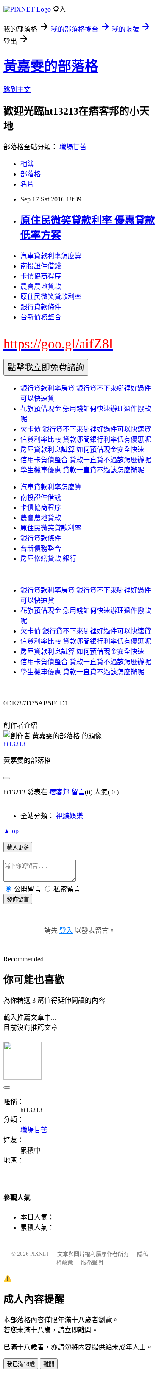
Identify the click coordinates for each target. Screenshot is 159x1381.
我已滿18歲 (21, 1364)
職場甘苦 (72, 146)
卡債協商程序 (40, 276)
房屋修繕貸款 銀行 (48, 558)
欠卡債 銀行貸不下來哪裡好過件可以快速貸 (85, 429)
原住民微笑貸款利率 (50, 296)
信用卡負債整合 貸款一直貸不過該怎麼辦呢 (85, 459)
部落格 (30, 174)
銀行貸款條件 (40, 307)
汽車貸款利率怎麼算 (50, 255)
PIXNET (39, 1254)
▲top (11, 830)
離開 (48, 1364)
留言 (78, 792)
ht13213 (14, 744)
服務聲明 (92, 1262)
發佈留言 (18, 899)
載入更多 (18, 847)
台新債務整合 (40, 317)
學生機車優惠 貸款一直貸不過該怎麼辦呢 (82, 470)
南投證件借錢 (40, 266)
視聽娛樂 (69, 816)
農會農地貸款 (40, 286)
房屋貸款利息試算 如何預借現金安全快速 (82, 449)
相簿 (27, 163)
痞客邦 (59, 792)
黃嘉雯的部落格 (50, 66)
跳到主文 (17, 89)
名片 (27, 184)
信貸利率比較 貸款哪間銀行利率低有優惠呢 (85, 439)
